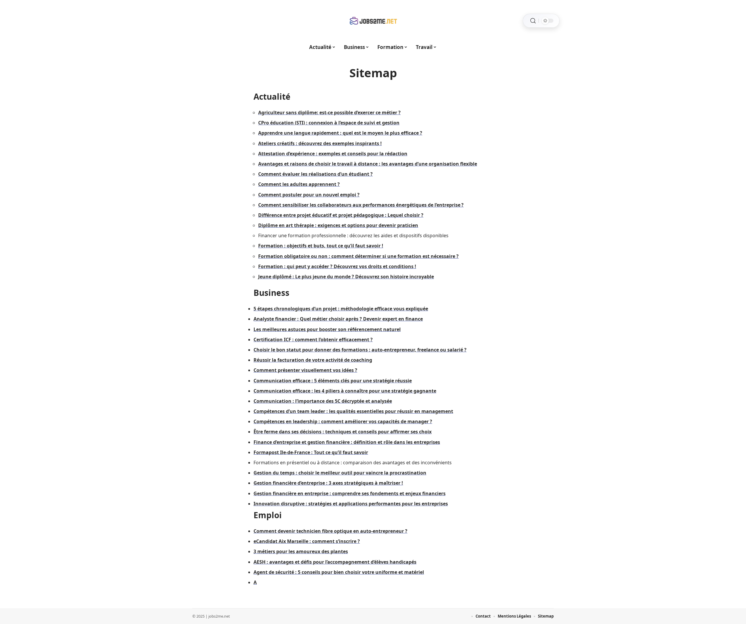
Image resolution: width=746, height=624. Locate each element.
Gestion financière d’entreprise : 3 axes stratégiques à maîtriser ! (328, 483)
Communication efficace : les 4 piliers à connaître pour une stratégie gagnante (345, 391)
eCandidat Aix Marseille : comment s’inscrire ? (307, 541)
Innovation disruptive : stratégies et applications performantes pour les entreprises (351, 503)
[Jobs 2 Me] (373, 20)
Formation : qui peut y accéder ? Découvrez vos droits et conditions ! (337, 266)
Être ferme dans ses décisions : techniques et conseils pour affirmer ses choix (343, 431)
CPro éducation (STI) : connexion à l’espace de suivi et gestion (329, 122)
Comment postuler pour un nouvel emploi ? (309, 194)
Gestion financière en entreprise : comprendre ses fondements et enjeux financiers (350, 493)
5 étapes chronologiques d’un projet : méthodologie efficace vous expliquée (341, 308)
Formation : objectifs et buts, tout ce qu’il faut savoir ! (320, 245)
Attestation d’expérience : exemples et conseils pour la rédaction (332, 153)
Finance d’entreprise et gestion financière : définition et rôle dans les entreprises (347, 442)
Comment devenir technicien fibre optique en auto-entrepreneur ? (330, 531)
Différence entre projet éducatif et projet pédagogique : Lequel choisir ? (340, 215)
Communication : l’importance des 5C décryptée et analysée (323, 401)
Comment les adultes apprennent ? (299, 184)
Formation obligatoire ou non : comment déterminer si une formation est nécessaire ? (358, 256)
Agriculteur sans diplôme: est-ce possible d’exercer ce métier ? (329, 112)
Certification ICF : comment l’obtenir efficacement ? (313, 339)
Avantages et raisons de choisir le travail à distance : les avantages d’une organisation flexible (367, 164)
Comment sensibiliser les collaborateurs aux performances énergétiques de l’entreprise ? (361, 205)
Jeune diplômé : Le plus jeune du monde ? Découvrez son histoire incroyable (346, 276)
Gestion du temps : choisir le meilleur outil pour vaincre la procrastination (340, 473)
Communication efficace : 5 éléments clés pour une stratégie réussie (333, 380)
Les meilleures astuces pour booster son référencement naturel (327, 329)
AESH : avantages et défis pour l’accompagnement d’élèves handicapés (335, 562)
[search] (533, 20)
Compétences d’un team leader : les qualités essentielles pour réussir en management (353, 411)
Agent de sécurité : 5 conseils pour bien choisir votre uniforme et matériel (339, 572)
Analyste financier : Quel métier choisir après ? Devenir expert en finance (338, 319)
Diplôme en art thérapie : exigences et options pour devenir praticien (338, 225)
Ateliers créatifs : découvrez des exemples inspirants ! (320, 143)
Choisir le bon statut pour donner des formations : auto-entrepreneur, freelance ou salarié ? (360, 350)
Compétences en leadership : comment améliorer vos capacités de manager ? (343, 421)
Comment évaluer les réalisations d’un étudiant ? (315, 174)
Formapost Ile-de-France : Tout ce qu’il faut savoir (311, 452)
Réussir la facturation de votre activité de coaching (313, 360)
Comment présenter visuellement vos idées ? (305, 370)
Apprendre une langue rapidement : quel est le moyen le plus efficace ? (340, 133)
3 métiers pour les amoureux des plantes (301, 551)
